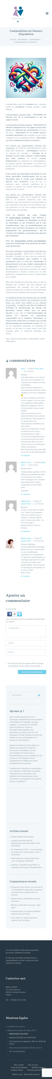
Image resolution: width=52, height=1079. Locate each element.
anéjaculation (33, 339)
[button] (9, 613)
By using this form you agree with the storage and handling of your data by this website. (25, 664)
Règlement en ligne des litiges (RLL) (22, 1030)
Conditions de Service (16, 1027)
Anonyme (15, 911)
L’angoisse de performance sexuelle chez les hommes (26, 892)
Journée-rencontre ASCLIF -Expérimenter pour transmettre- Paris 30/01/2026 (25, 843)
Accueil (13, 40)
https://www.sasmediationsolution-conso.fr (25, 1048)
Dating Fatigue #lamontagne (22, 837)
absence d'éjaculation (19, 339)
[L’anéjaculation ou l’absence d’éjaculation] (26, 78)
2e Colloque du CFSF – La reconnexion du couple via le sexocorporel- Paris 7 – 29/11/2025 (26, 852)
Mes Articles (22, 40)
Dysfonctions (35, 40)
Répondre (26, 455)
